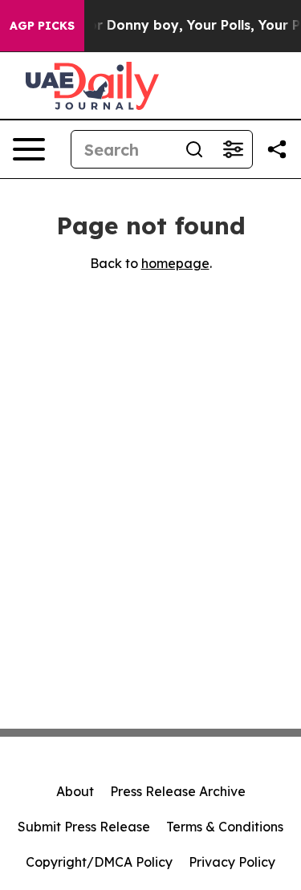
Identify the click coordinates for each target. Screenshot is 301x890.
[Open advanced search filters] (233, 149)
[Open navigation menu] (29, 149)
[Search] (194, 149)
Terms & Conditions (224, 827)
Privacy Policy (232, 862)
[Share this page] (277, 149)
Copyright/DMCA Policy (99, 862)
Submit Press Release (84, 827)
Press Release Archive (178, 791)
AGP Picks (42, 25)
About (75, 791)
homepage (175, 263)
